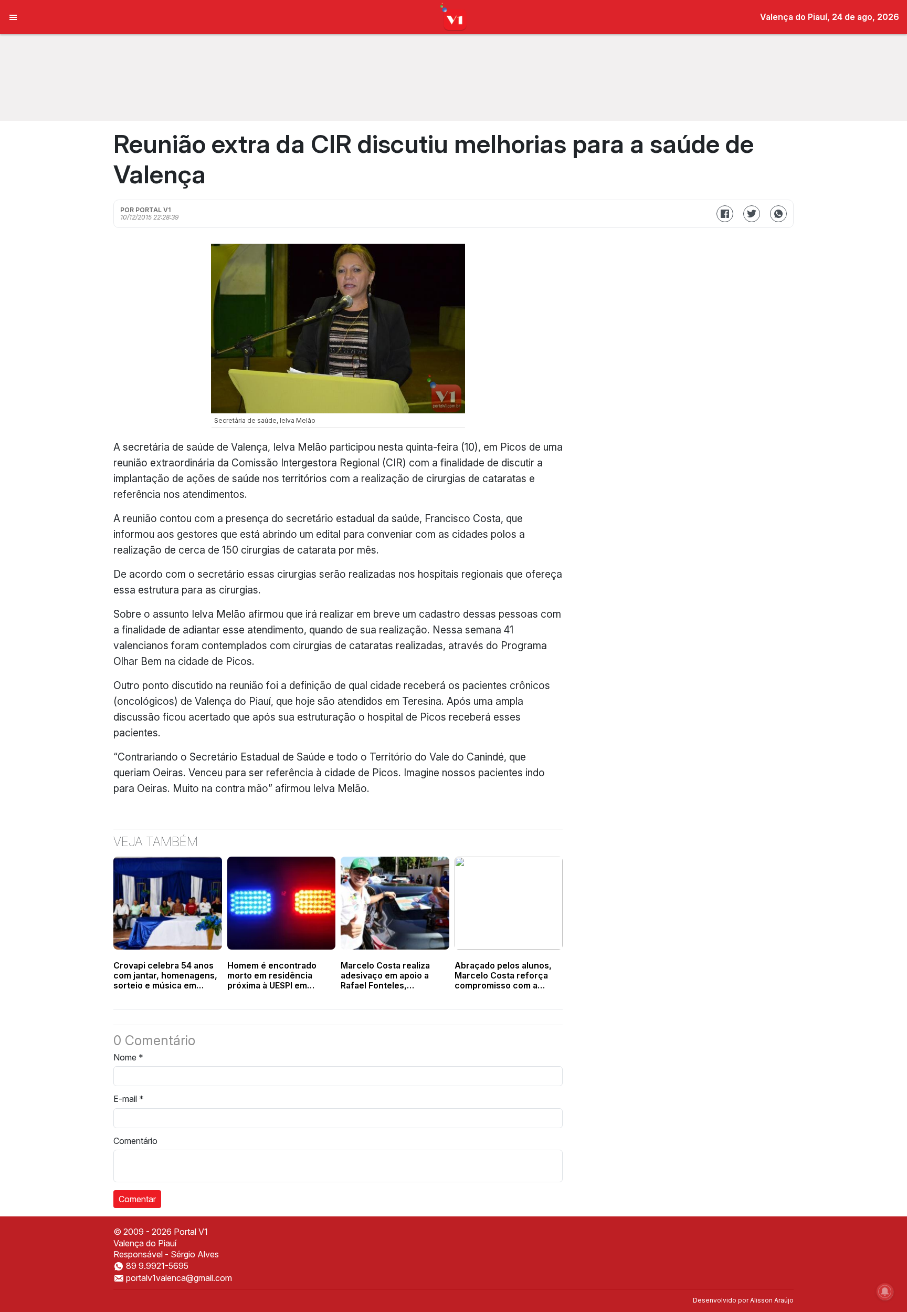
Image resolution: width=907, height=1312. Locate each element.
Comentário (135, 1141)
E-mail (128, 1098)
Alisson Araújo (772, 1300)
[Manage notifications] (885, 1291)
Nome (128, 1057)
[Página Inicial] (454, 16)
